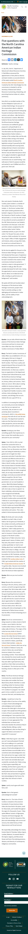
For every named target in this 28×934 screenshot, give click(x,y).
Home (2, 12)
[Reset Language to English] (18, 2)
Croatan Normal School (11, 634)
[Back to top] (23, 853)
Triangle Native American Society (13, 564)
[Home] (10, 5)
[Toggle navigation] (26, 7)
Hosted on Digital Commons (14, 930)
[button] (21, 7)
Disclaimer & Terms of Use (14, 923)
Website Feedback (17, 917)
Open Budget (19, 926)
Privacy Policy (9, 926)
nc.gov (8, 917)
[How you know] (14, 2)
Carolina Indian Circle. (16, 559)
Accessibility (14, 920)
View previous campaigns (10, 905)
